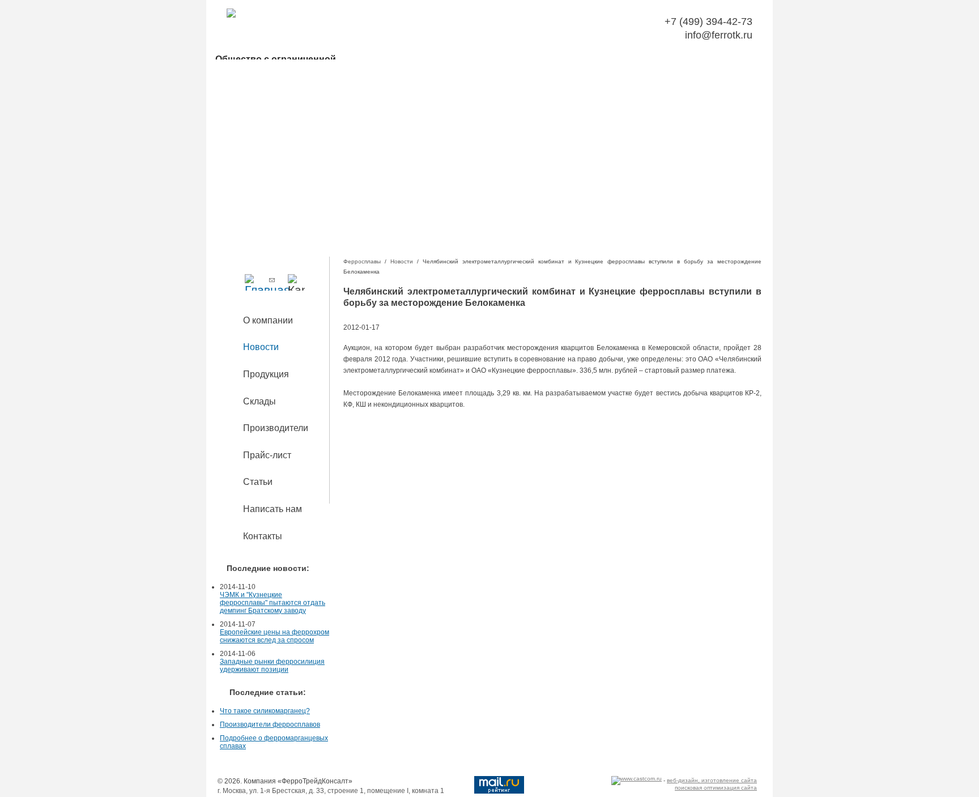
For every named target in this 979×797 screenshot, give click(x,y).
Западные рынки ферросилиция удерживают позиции (272, 666)
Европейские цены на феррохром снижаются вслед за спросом (274, 636)
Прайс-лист (267, 455)
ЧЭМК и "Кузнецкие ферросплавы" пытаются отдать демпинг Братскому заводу (272, 603)
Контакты (262, 536)
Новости (261, 347)
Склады (259, 401)
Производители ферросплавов (270, 724)
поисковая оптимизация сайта (716, 788)
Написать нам (272, 509)
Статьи (258, 482)
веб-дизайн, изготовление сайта (712, 780)
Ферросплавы (362, 261)
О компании (268, 320)
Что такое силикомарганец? (265, 711)
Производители (275, 428)
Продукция (266, 374)
